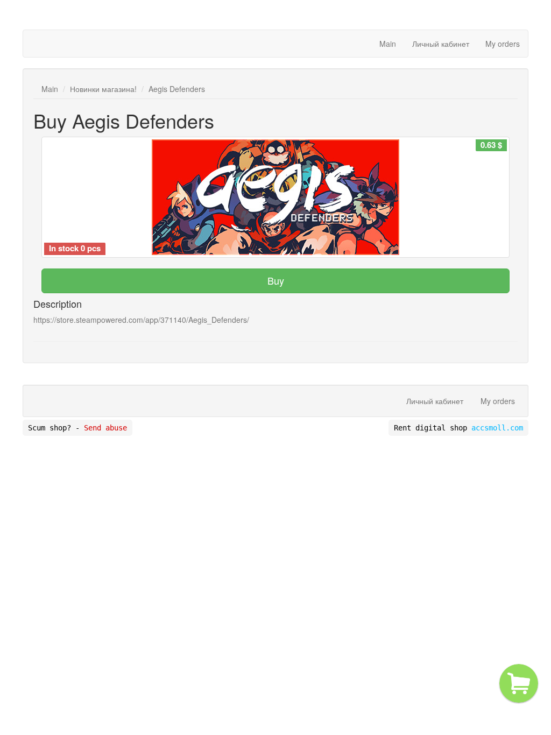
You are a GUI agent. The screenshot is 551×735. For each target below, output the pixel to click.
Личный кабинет (440, 43)
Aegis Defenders (177, 88)
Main (387, 43)
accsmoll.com (497, 427)
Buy (275, 280)
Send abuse (105, 427)
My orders (502, 43)
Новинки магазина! (103, 88)
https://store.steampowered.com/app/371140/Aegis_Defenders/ (141, 319)
